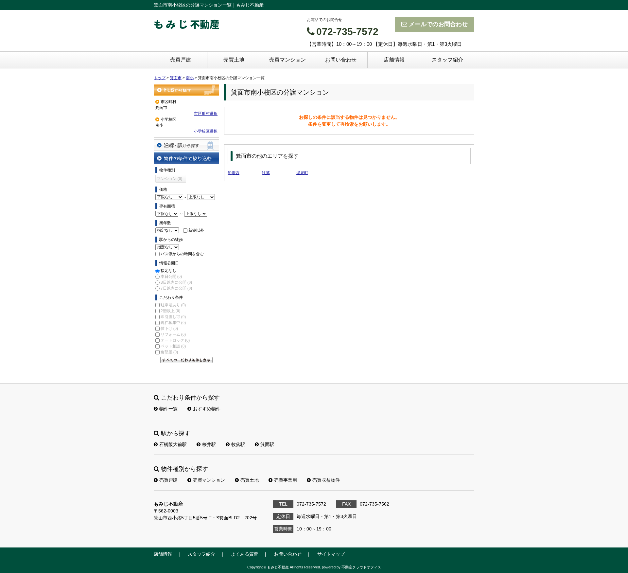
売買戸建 (180, 60)
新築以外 (196, 230)
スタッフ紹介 (447, 60)
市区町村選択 (206, 113)
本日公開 (171, 276)
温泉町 (302, 172)
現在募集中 (173, 322)
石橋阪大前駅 (173, 444)
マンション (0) (169, 178)
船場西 (233, 172)
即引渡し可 (173, 316)
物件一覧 (168, 408)
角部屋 (169, 352)
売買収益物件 (326, 480)
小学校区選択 (206, 131)
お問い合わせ (341, 60)
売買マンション (287, 60)
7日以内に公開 (176, 288)
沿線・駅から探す (186, 145)
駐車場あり (173, 305)
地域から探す (186, 90)
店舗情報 (394, 60)
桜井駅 (209, 444)
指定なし (168, 270)
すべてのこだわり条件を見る (186, 360)
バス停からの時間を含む (182, 254)
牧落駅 (238, 444)
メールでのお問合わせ (438, 24)
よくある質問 (244, 554)
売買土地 (233, 60)
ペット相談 (173, 346)
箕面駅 (267, 444)
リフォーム (173, 334)
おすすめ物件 (206, 408)
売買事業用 (285, 480)
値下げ (169, 328)
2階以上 (170, 311)
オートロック (175, 340)
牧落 (266, 172)
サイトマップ (331, 554)
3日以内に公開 (176, 282)
